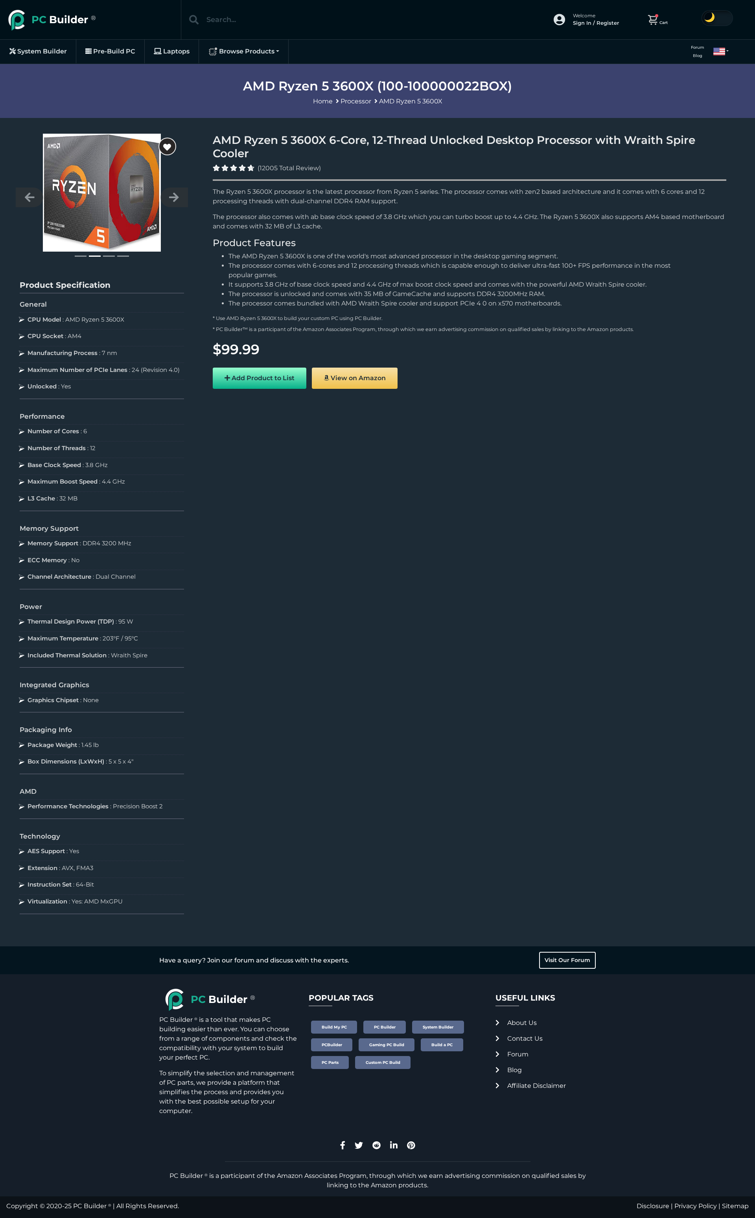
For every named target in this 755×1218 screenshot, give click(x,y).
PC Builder (368, 318)
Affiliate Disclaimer (536, 1085)
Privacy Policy (695, 1206)
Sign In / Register (596, 23)
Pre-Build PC (113, 51)
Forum (697, 47)
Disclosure (653, 1206)
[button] (717, 51)
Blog (697, 55)
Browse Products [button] (245, 51)
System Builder (41, 51)
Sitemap (735, 1206)
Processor (356, 101)
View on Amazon (357, 378)
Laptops (176, 51)
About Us (521, 1023)
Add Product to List (262, 378)
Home (323, 101)
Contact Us (524, 1038)
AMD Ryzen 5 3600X (410, 101)
